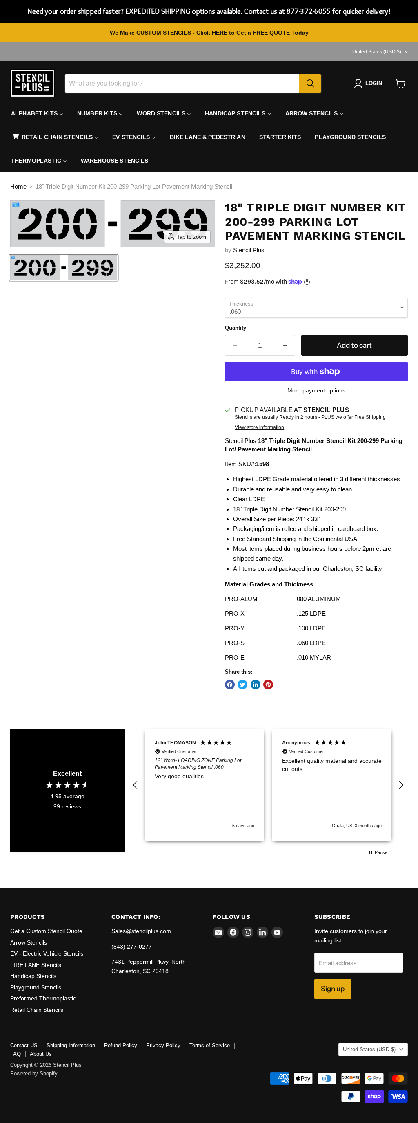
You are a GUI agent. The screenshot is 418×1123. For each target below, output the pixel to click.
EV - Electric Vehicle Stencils (46, 953)
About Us (41, 1054)
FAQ (15, 1054)
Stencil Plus (249, 250)
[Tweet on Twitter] (242, 684)
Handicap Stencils (33, 976)
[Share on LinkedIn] (255, 684)
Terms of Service (209, 1045)
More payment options (316, 390)
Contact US (24, 1045)
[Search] (310, 83)
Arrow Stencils (28, 942)
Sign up (333, 988)
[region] (268, 785)
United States (376, 52)
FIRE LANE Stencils (35, 965)
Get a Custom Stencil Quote (46, 931)
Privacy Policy (163, 1045)
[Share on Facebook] (230, 684)
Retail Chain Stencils (36, 1009)
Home (18, 186)
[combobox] (182, 83)
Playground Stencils (35, 987)
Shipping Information (71, 1045)
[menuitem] (37, 113)
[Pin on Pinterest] (268, 684)
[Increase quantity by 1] (285, 345)
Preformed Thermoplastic (43, 998)
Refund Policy (120, 1045)
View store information (259, 427)
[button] (135, 785)
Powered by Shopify (34, 1073)
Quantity (235, 328)
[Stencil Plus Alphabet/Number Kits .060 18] (63, 268)
